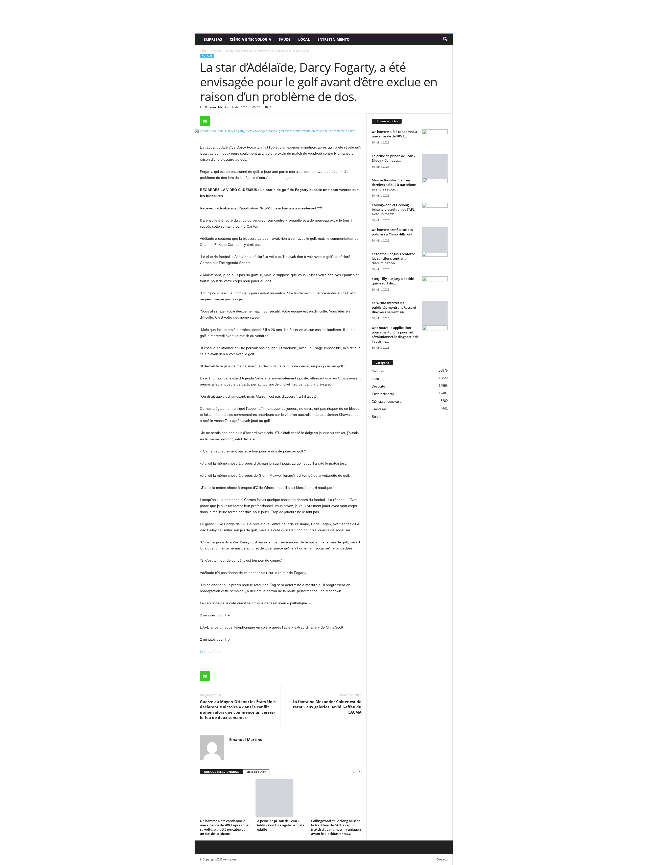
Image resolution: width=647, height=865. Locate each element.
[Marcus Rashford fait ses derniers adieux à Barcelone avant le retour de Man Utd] (435, 187)
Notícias (216, 50)
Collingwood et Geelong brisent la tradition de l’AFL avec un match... (393, 209)
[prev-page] (353, 772)
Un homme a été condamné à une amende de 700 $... (394, 133)
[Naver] (205, 121)
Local (304, 39)
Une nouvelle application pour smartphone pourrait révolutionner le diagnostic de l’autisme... (395, 334)
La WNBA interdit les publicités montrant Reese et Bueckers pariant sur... (394, 307)
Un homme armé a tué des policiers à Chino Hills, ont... (393, 231)
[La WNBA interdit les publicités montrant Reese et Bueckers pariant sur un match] (435, 313)
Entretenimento (333, 39)
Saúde (285, 39)
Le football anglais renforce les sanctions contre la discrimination (393, 258)
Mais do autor (256, 772)
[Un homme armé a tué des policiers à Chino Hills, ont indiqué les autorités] (435, 240)
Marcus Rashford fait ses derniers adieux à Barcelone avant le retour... (394, 184)
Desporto (378, 386)
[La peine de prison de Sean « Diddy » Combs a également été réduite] (281, 798)
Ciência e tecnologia (250, 39)
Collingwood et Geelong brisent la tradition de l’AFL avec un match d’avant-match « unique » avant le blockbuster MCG (336, 827)
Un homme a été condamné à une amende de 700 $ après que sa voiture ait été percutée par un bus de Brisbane (224, 827)
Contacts (442, 859)
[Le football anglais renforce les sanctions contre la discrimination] (435, 261)
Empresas (213, 39)
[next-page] (359, 772)
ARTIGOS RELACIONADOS (221, 772)
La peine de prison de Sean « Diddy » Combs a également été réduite (280, 825)
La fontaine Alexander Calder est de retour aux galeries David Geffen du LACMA (327, 707)
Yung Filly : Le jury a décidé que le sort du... (393, 280)
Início (203, 50)
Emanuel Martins (217, 107)
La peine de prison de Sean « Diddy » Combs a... (394, 158)
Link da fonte (210, 652)
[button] (445, 39)
